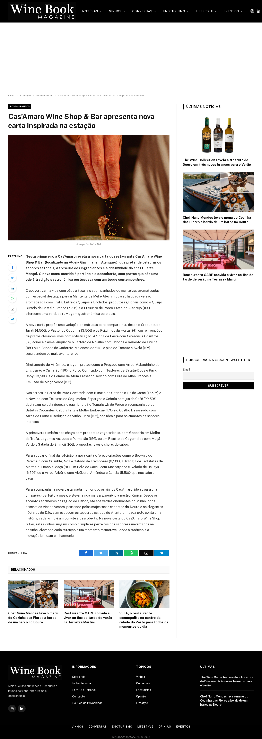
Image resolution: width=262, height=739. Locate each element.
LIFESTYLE (204, 11)
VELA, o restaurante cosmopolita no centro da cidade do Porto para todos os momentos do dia (143, 620)
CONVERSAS (142, 11)
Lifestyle (142, 703)
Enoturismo (143, 690)
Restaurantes (20, 106)
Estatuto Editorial (84, 690)
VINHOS (115, 11)
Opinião (141, 696)
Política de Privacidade (87, 703)
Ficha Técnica (81, 683)
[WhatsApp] (12, 298)
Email (186, 369)
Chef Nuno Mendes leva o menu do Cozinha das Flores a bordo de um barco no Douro (33, 617)
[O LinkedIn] (12, 288)
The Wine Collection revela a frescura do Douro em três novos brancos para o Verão (217, 162)
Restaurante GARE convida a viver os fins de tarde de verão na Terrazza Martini (88, 617)
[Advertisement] (131, 58)
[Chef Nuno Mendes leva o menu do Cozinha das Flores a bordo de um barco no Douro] (33, 594)
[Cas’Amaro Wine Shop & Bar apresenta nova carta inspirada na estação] (88, 187)
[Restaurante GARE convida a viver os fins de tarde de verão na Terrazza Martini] (89, 594)
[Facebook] (12, 267)
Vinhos (140, 676)
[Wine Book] (42, 11)
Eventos (183, 726)
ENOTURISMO (174, 11)
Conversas (143, 683)
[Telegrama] (12, 319)
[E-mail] (12, 309)
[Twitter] (12, 278)
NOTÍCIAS (90, 11)
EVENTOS (231, 11)
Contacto (78, 696)
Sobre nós (78, 676)
